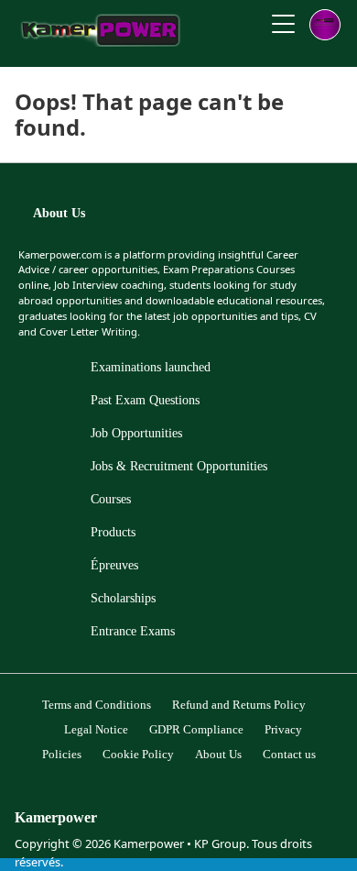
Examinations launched (151, 367)
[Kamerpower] (102, 41)
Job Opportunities (136, 433)
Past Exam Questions (145, 400)
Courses (111, 499)
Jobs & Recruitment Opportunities (179, 466)
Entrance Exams (133, 631)
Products (113, 532)
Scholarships (123, 598)
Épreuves (114, 565)
